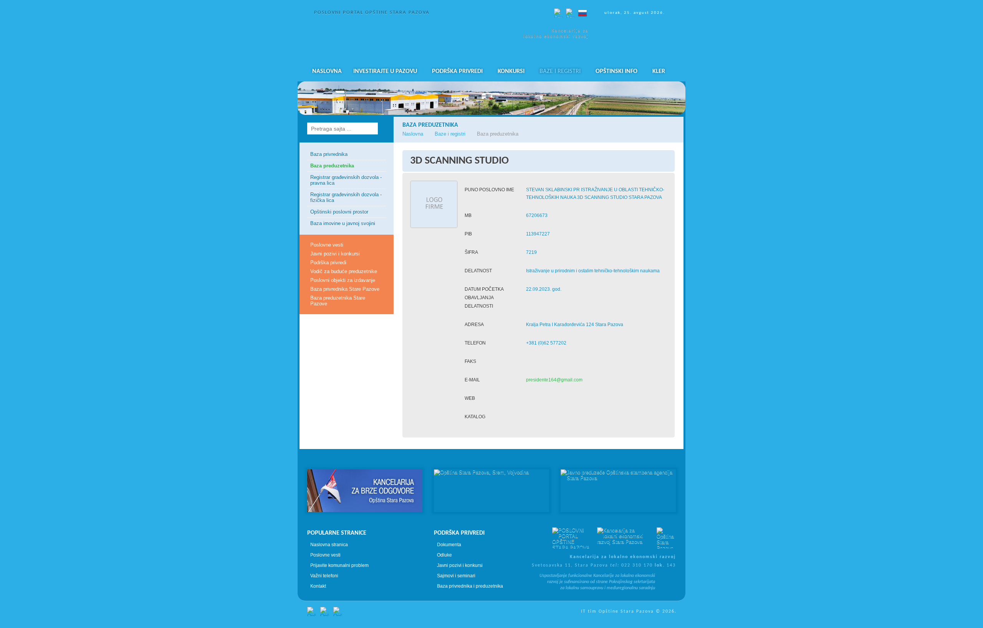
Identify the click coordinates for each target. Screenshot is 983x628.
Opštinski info (616, 71)
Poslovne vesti (326, 245)
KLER (658, 71)
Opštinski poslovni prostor (339, 212)
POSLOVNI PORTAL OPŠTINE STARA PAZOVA (372, 12)
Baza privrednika (329, 154)
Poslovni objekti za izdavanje (342, 280)
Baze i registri (560, 71)
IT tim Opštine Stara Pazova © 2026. (629, 611)
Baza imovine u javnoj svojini (342, 223)
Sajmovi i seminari (456, 575)
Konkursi (511, 71)
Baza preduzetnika (332, 166)
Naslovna (327, 71)
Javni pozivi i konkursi (335, 254)
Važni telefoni (324, 575)
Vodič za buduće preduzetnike (343, 271)
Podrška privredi (457, 71)
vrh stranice (491, 455)
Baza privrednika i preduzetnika (470, 586)
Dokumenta (449, 544)
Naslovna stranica (329, 544)
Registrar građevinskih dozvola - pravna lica (346, 180)
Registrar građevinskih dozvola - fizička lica (346, 197)
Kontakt (318, 586)
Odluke (444, 555)
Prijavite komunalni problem (339, 565)
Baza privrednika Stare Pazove (344, 289)
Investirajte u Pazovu (385, 71)
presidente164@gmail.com (554, 380)
